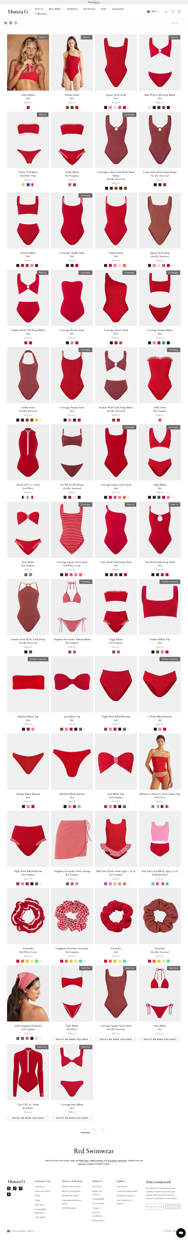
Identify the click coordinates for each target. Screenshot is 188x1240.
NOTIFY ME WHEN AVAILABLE (72, 1039)
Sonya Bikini (28, 97)
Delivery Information (71, 1186)
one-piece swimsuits (117, 1160)
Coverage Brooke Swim (72, 332)
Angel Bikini (159, 487)
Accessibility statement (40, 1211)
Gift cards (39, 1204)
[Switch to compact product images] (15, 23)
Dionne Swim (72, 97)
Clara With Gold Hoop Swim (116, 564)
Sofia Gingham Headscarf (28, 1028)
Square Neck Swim (116, 97)
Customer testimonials (127, 1191)
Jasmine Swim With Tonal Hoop (28, 641)
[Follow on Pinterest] (20, 1188)
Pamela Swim (116, 255)
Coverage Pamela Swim (72, 409)
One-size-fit (122, 1186)
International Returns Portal (71, 1202)
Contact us (40, 1186)
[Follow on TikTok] (14, 1188)
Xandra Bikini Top (160, 641)
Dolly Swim (160, 409)
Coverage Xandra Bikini (160, 332)
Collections (41, 14)
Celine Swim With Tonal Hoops (160, 174)
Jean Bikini (28, 564)
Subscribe (172, 1206)
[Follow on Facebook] (9, 1194)
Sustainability (98, 1199)
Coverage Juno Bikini (72, 1106)
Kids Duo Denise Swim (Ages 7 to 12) (116, 873)
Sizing (37, 1200)
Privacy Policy (98, 1220)
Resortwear (89, 9)
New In (39, 9)
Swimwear (72, 9)
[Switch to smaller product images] (10, 23)
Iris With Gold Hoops (72, 487)
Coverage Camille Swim (71, 255)
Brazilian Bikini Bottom (72, 796)
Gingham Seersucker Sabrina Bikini (72, 641)
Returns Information (71, 1191)
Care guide (40, 1217)
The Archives (98, 1203)
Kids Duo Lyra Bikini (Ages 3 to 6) (160, 873)
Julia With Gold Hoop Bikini (160, 97)
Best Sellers (55, 9)
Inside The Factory (97, 1193)
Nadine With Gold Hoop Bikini (28, 332)
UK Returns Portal (70, 1195)
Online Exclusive (170, 581)
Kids (103, 9)
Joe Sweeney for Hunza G (124, 1202)
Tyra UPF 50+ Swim (28, 1106)
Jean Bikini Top (72, 718)
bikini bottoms (96, 1160)
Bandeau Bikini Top (28, 718)
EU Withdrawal (69, 1208)
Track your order (42, 1191)
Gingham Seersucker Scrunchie (72, 950)
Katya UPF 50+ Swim (28, 487)
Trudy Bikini (72, 174)
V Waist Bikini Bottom (160, 718)
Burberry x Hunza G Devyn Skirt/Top (160, 796)
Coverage (129, 114)
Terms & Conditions (97, 1214)
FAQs (37, 1195)
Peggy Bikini (115, 641)
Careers (95, 1208)
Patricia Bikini (28, 255)
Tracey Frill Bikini (28, 174)
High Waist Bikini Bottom (116, 718)
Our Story (96, 1186)
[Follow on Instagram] (9, 1188)
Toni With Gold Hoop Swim (160, 564)
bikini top (83, 1160)
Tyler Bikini (72, 1028)
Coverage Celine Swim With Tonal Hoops (116, 175)
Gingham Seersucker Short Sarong (72, 873)
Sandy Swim (28, 409)
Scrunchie (28, 950)
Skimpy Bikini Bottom (28, 796)
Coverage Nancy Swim (116, 332)
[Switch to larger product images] (5, 23)
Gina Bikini (160, 1028)
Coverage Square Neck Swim (116, 487)
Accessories (118, 9)
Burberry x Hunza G (126, 1195)
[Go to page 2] (102, 1129)
